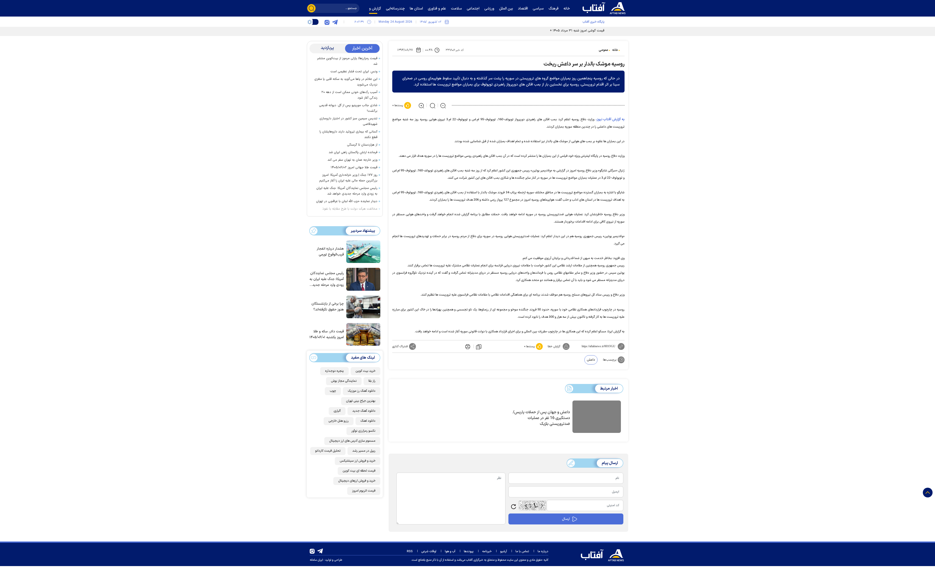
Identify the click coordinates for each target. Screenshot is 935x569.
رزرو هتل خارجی (338, 421)
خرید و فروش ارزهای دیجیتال (356, 480)
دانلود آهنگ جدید (363, 411)
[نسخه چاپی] (467, 346)
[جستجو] (311, 8)
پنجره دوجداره (334, 371)
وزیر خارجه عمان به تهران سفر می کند (352, 160)
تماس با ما (522, 551)
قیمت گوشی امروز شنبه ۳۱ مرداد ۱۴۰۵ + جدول (572, 30)
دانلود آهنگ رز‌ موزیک (361, 391)
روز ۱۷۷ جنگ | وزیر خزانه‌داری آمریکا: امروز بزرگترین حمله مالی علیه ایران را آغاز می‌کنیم (348, 178)
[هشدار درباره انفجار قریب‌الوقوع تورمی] (362, 251)
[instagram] (327, 22)
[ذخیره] (479, 346)
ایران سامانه (316, 560)
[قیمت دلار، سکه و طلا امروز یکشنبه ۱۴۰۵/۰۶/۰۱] (362, 334)
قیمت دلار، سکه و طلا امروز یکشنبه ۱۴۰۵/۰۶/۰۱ (326, 334)
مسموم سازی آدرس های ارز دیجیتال (352, 440)
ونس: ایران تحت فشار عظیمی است (353, 71)
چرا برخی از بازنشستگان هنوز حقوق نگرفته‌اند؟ (327, 306)
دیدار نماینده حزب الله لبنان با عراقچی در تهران (346, 201)
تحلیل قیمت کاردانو (328, 450)
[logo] (605, 7)
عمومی (603, 50)
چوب (333, 391)
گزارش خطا (554, 346)
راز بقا (371, 381)
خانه (615, 50)
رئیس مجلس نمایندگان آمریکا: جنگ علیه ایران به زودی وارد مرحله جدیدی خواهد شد (346, 191)
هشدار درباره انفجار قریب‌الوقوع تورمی (330, 251)
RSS (410, 551)
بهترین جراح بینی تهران (360, 401)
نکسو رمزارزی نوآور (363, 431)
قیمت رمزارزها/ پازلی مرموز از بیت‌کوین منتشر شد (347, 61)
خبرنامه (487, 551)
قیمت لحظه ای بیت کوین (359, 470)
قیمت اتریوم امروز (363, 490)
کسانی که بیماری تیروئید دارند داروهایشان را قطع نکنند (348, 134)
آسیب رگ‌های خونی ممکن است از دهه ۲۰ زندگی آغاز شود (349, 95)
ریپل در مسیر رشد (363, 450)
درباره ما (543, 551)
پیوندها (469, 551)
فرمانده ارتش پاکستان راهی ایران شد (353, 152)
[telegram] (335, 22)
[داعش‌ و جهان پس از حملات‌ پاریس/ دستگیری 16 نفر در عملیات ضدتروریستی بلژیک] (596, 418)
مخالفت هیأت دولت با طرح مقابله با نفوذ (349, 208)
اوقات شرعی (428, 551)
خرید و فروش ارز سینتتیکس (357, 460)
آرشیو (503, 551)
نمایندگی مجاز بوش (344, 381)
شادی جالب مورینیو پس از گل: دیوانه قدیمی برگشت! (348, 108)
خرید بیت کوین (365, 371)
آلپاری (337, 411)
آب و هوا (450, 551)
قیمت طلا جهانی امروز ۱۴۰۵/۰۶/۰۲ (354, 167)
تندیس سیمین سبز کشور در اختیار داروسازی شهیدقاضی (348, 121)
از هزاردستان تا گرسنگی (362, 144)
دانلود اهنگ (367, 421)
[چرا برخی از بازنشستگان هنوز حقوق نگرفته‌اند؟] (362, 306)
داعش (591, 359)
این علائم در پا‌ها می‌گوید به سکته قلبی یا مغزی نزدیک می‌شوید (345, 82)
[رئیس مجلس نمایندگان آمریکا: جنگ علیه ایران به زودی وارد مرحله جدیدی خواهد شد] (362, 278)
